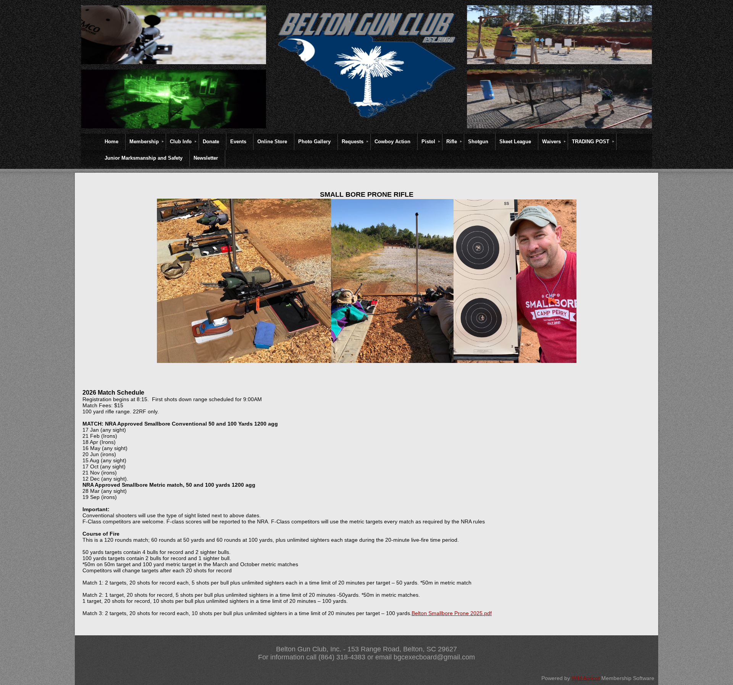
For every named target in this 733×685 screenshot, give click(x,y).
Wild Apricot (586, 678)
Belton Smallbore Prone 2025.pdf (452, 613)
